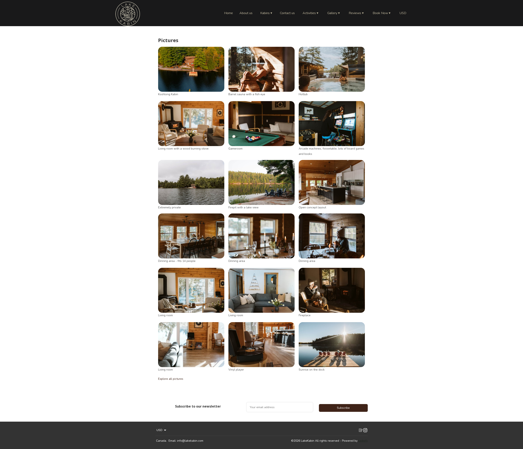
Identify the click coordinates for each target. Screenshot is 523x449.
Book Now (381, 13)
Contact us (287, 13)
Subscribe (343, 408)
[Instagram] (365, 430)
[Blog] (360, 430)
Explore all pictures (170, 379)
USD (402, 13)
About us (246, 13)
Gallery (333, 13)
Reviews (356, 13)
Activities (310, 13)
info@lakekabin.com (190, 441)
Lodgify (363, 441)
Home (228, 13)
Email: (172, 441)
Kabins (266, 13)
